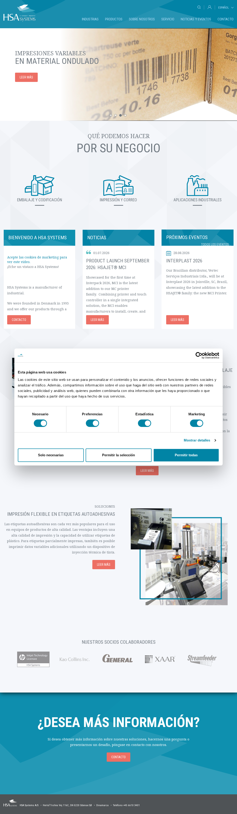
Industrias (90, 19)
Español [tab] (223, 7)
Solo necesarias (51, 455)
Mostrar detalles (197, 440)
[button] (110, 115)
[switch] (92, 423)
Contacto (226, 19)
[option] (118, 74)
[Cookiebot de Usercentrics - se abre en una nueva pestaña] (199, 355)
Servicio (167, 19)
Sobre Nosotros (142, 19)
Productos (113, 19)
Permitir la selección (118, 455)
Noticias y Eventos (196, 19)
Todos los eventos (215, 244)
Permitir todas (186, 455)
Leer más (26, 77)
